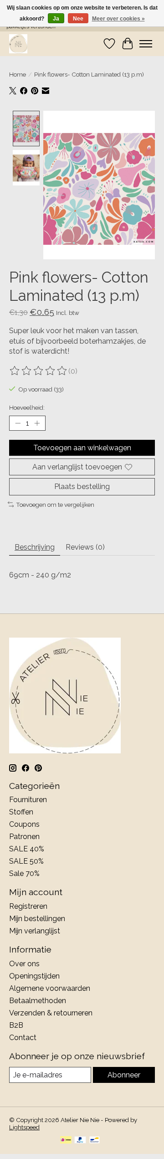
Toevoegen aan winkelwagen (82, 447)
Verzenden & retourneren (50, 1013)
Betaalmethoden (37, 1000)
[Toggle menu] (146, 44)
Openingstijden (34, 976)
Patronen (24, 836)
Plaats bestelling (82, 486)
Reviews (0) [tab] (85, 547)
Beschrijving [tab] (35, 547)
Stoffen (21, 812)
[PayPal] (80, 1140)
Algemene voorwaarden (49, 988)
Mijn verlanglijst (34, 931)
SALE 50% (26, 861)
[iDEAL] (66, 1140)
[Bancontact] (94, 1140)
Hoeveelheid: (27, 407)
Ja (56, 18)
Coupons (24, 824)
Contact (22, 1037)
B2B (16, 1025)
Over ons (24, 963)
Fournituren (28, 799)
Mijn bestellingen (37, 918)
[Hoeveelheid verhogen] (37, 423)
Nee (78, 18)
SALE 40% (26, 849)
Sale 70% (24, 873)
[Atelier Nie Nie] (18, 43)
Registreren (28, 906)
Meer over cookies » (118, 18)
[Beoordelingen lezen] (38, 371)
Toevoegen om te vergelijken (55, 504)
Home (17, 74)
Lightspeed (24, 1127)
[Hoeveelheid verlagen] (18, 423)
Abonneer (124, 1075)
